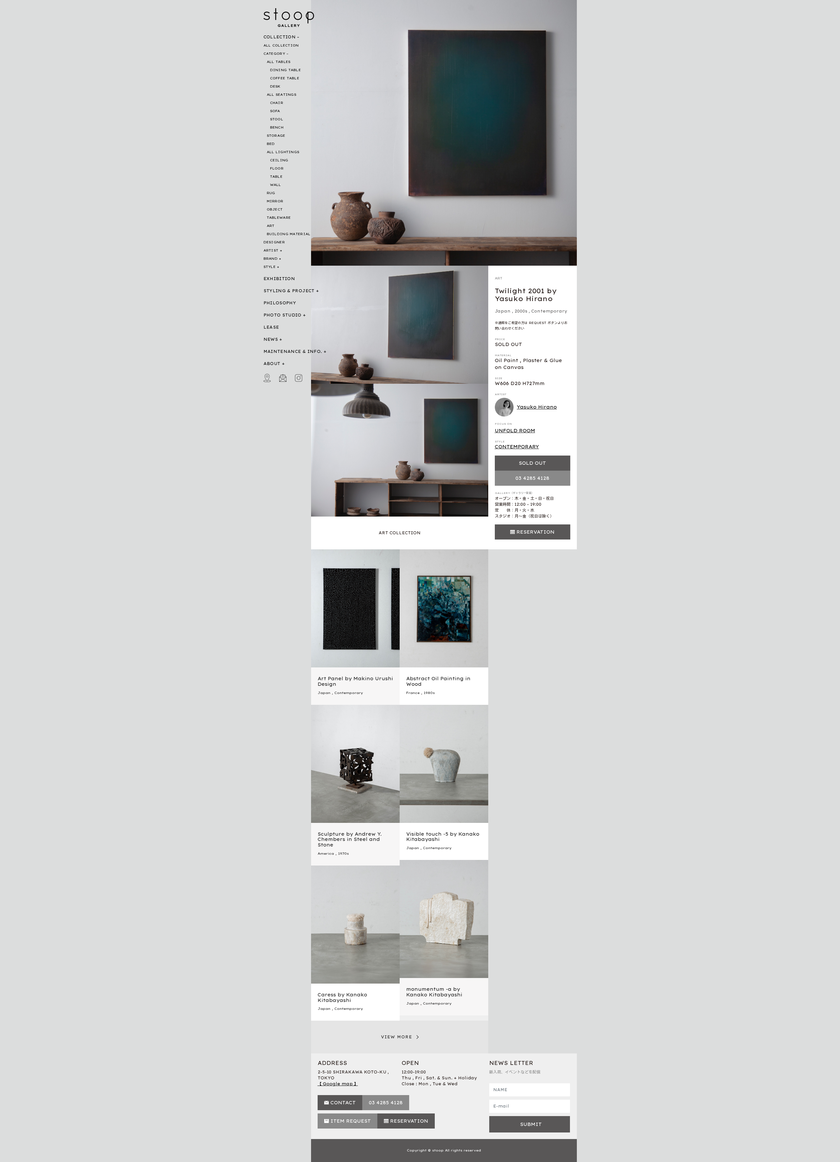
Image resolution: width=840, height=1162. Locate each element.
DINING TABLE (285, 70)
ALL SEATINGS (282, 94)
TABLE (276, 176)
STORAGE (276, 135)
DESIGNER (274, 242)
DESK (275, 86)
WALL (275, 185)
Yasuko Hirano (537, 407)
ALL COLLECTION (281, 45)
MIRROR (275, 201)
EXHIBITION (279, 278)
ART (271, 226)
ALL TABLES (279, 62)
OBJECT (275, 209)
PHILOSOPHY (279, 302)
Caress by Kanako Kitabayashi (342, 997)
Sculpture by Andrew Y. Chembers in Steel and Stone (350, 839)
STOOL (277, 119)
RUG (271, 193)
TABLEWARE (279, 217)
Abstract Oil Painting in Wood (438, 681)
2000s (520, 311)
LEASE (271, 327)
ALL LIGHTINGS (283, 152)
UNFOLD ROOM (515, 431)
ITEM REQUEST (350, 1121)
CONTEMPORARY (517, 447)
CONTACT (343, 1103)
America (326, 853)
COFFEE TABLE (285, 78)
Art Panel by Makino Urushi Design (355, 681)
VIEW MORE (396, 1036)
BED (271, 144)
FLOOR (277, 168)
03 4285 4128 (532, 478)
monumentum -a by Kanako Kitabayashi (434, 992)
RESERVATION (535, 532)
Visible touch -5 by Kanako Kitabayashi (442, 837)
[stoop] (288, 16)
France (413, 693)
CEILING (279, 160)
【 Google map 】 (338, 1083)
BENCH (277, 127)
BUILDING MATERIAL (289, 234)
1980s (429, 693)
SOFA (275, 111)
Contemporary (549, 311)
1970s (343, 853)
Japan (503, 311)
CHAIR (277, 103)
